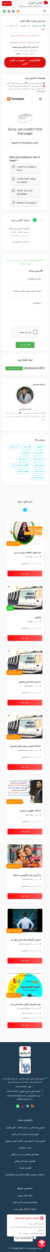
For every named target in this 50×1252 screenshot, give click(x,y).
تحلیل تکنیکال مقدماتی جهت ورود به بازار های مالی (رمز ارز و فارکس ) (24, 940)
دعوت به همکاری (25, 1147)
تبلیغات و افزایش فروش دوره (25, 1209)
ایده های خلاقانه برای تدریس (27, 552)
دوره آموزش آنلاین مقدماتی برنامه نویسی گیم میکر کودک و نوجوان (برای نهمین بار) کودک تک (24, 1004)
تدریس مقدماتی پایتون (30, 681)
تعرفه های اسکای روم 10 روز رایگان (25, 1154)
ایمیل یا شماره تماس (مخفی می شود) (27, 291)
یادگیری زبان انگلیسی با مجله (27, 875)
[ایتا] (18, 11)
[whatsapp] (4, 11)
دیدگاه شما (37, 303)
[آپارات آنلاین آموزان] (9, 11)
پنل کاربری (6, 3)
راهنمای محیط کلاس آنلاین (25, 1161)
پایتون (38, 617)
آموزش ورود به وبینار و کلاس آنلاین (25, 1134)
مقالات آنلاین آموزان (25, 1195)
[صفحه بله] (13, 11)
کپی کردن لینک (13, 368)
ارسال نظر (25, 344)
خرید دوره (25, 573)
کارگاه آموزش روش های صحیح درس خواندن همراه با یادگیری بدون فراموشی (24, 746)
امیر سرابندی (25, 409)
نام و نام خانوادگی (34, 279)
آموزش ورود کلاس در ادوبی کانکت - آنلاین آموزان (25, 1127)
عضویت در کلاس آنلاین (25, 62)
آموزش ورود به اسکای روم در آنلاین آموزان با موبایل (25, 1141)
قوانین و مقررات (25, 1168)
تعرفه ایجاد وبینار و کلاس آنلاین (25, 1202)
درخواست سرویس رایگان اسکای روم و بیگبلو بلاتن (25, 1174)
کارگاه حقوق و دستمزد (30, 810)
